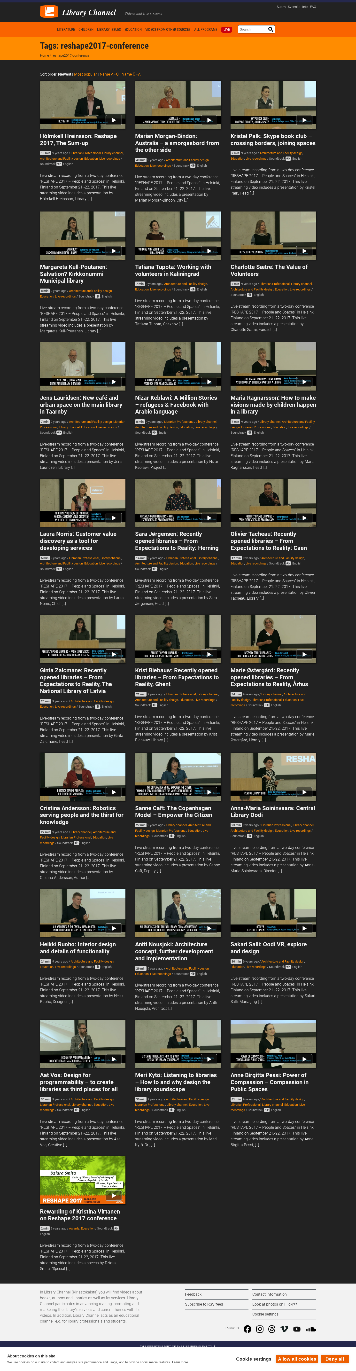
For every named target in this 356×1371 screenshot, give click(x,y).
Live (227, 29)
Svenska (294, 7)
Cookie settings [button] (265, 1314)
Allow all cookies (297, 1359)
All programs (205, 29)
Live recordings (109, 158)
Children (85, 29)
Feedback (193, 1294)
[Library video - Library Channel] (49, 11)
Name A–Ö (109, 74)
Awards (74, 1228)
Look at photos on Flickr (273, 1304)
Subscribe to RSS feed (204, 1304)
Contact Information (269, 1294)
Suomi (281, 7)
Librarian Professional (86, 153)
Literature (66, 29)
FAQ (313, 7)
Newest (64, 74)
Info (305, 7)
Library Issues (109, 29)
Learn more (180, 1362)
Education (133, 29)
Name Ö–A (131, 74)
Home (47, 29)
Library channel (112, 153)
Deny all (334, 1359)
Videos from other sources (168, 29)
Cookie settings (254, 1359)
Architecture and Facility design (61, 158)
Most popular (85, 74)
